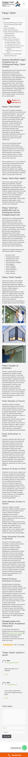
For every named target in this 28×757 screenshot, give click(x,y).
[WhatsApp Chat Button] (24, 747)
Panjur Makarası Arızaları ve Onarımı (15, 45)
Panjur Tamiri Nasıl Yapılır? (11, 30)
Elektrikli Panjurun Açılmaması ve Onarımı (14, 51)
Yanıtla (6, 674)
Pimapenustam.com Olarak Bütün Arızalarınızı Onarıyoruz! (13, 54)
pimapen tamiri (13, 633)
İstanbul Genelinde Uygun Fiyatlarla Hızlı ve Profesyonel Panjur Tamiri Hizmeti (13, 24)
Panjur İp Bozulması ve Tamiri (13, 42)
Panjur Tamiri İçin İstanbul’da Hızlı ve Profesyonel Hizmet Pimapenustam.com (13, 33)
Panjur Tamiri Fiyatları (10, 37)
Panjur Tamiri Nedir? (9, 28)
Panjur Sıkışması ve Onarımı (12, 40)
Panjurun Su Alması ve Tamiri (13, 44)
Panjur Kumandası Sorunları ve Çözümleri (14, 48)
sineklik (20, 633)
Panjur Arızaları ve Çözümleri (11, 39)
